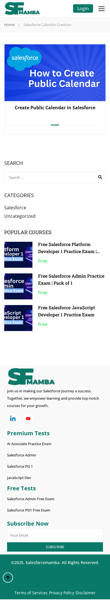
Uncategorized (20, 216)
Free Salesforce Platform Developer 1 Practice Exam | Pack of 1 (67, 251)
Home (9, 24)
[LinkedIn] (12, 418)
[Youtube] (28, 418)
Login (83, 8)
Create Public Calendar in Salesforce (55, 108)
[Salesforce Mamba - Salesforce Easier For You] (22, 8)
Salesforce (15, 207)
